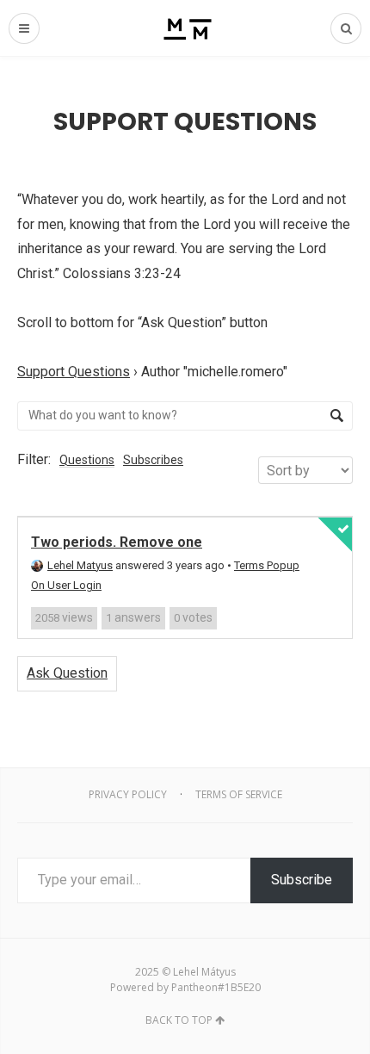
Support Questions (73, 371)
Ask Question (67, 673)
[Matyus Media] (185, 28)
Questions (86, 460)
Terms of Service (238, 794)
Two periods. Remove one (116, 542)
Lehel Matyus (80, 565)
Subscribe (301, 879)
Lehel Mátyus (204, 971)
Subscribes (153, 460)
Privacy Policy (128, 794)
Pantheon (194, 987)
